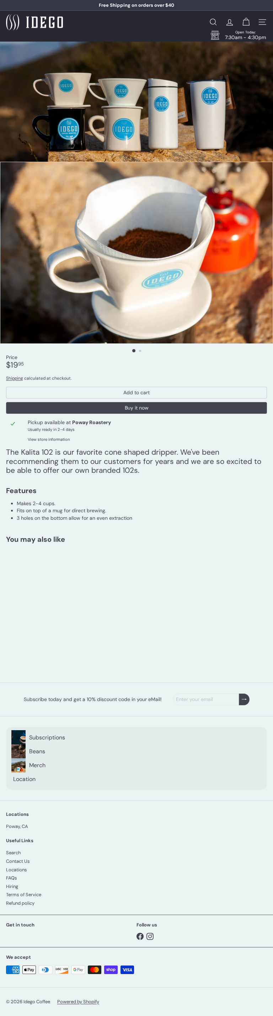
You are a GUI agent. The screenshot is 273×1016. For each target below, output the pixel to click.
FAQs (11, 878)
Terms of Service (23, 895)
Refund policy (20, 903)
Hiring (12, 886)
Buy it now (137, 408)
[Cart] (246, 22)
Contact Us (18, 861)
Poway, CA (17, 826)
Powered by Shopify (78, 1002)
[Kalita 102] (50, 608)
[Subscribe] (244, 699)
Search (13, 853)
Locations (16, 870)
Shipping (14, 378)
